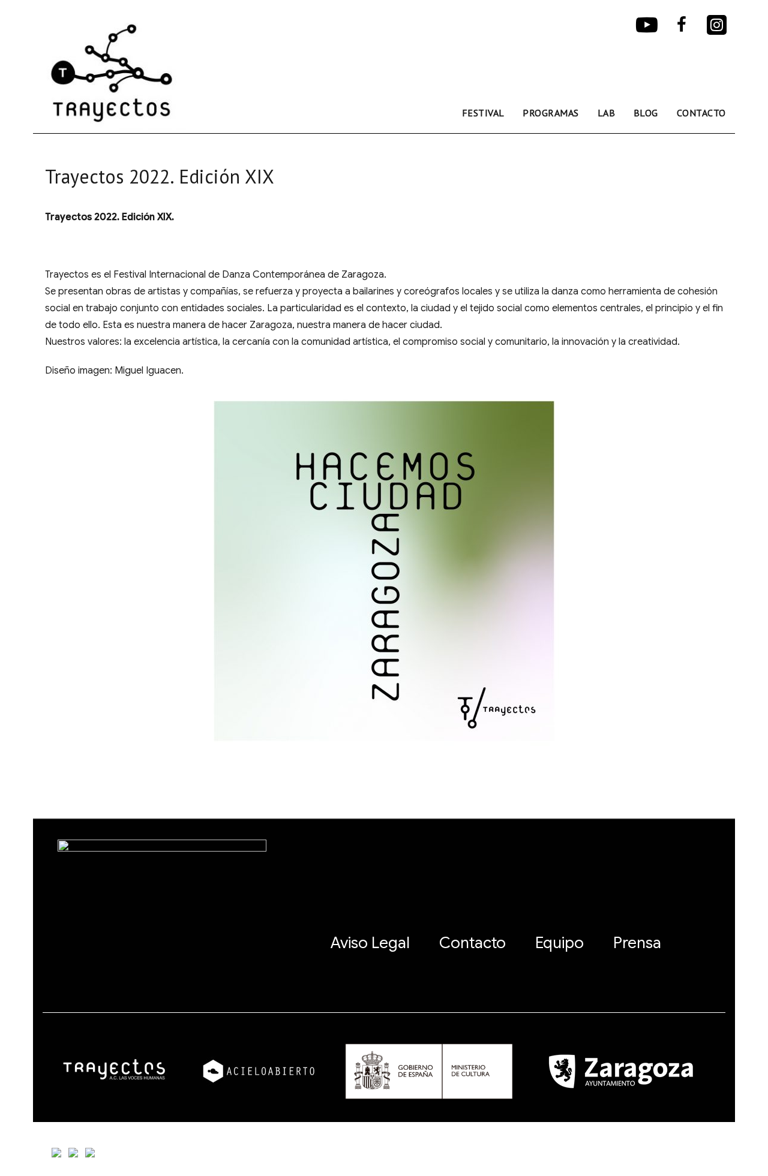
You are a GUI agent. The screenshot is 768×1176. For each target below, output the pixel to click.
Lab (607, 113)
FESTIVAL (483, 113)
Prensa (637, 942)
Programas (551, 113)
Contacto (701, 113)
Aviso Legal (370, 942)
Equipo (559, 942)
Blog (646, 113)
